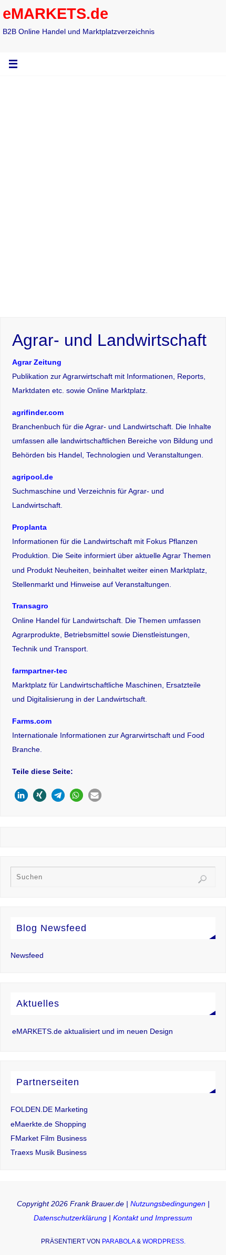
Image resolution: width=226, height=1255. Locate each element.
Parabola (118, 1241)
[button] (21, 795)
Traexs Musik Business (49, 1152)
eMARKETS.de (55, 13)
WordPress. (164, 1241)
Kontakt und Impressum (152, 1218)
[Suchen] (202, 879)
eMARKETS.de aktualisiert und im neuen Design (92, 1031)
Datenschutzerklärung (70, 1218)
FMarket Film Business (49, 1138)
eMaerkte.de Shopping (48, 1124)
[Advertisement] (113, 194)
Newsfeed (27, 955)
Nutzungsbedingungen (168, 1203)
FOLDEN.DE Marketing (49, 1109)
